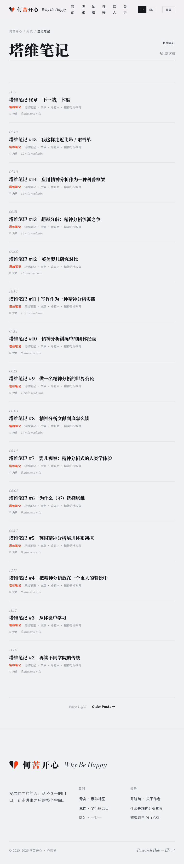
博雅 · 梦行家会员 (94, 808)
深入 (114, 9)
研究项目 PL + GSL (145, 817)
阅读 (73, 9)
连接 (104, 9)
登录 (169, 10)
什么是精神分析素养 (146, 808)
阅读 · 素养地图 (92, 798)
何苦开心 (15, 31)
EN (151, 9)
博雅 (83, 9)
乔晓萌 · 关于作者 (145, 798)
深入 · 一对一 (90, 817)
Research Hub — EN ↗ (156, 850)
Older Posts (103, 706)
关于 (125, 9)
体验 (93, 9)
